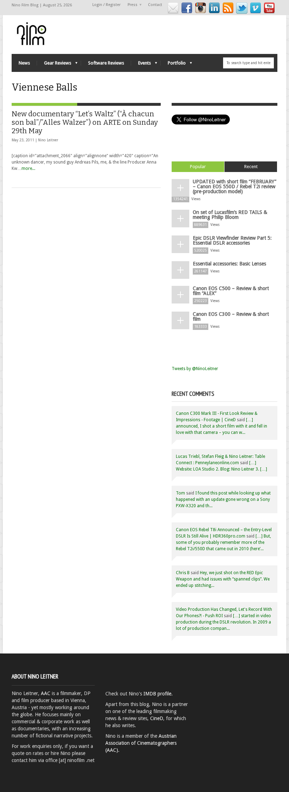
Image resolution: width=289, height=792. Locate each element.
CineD (156, 718)
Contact (155, 4)
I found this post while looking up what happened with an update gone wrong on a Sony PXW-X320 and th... (223, 499)
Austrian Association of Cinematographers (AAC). (141, 743)
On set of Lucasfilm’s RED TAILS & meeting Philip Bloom (230, 214)
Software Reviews (106, 63)
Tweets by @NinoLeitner (195, 368)
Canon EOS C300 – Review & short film (231, 316)
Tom (180, 493)
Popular (198, 166)
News (24, 63)
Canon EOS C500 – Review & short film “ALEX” (231, 291)
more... (28, 168)
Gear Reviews (54, 64)
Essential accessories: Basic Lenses (229, 263)
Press (130, 5)
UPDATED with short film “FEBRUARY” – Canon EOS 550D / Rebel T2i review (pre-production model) (234, 186)
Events (141, 64)
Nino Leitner (48, 140)
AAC (45, 693)
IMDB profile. (158, 693)
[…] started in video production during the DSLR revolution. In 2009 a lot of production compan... (223, 622)
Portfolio (173, 64)
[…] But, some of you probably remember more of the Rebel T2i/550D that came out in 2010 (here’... (223, 542)
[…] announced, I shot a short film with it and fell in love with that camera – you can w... (221, 426)
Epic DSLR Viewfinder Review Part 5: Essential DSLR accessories (232, 240)
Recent (251, 166)
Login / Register (106, 4)
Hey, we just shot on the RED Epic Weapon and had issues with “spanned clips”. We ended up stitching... (223, 579)
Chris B (183, 572)
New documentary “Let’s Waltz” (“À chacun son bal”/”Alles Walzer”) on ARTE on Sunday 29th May (85, 122)
